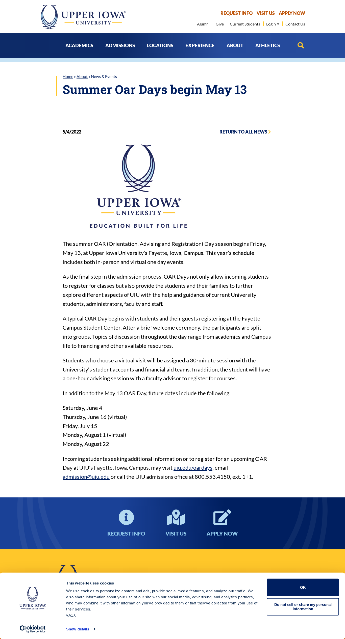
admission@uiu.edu (86, 476)
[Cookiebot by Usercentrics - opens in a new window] (33, 629)
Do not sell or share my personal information (303, 606)
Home (68, 76)
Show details (77, 629)
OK (303, 587)
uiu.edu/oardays (193, 467)
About (82, 76)
